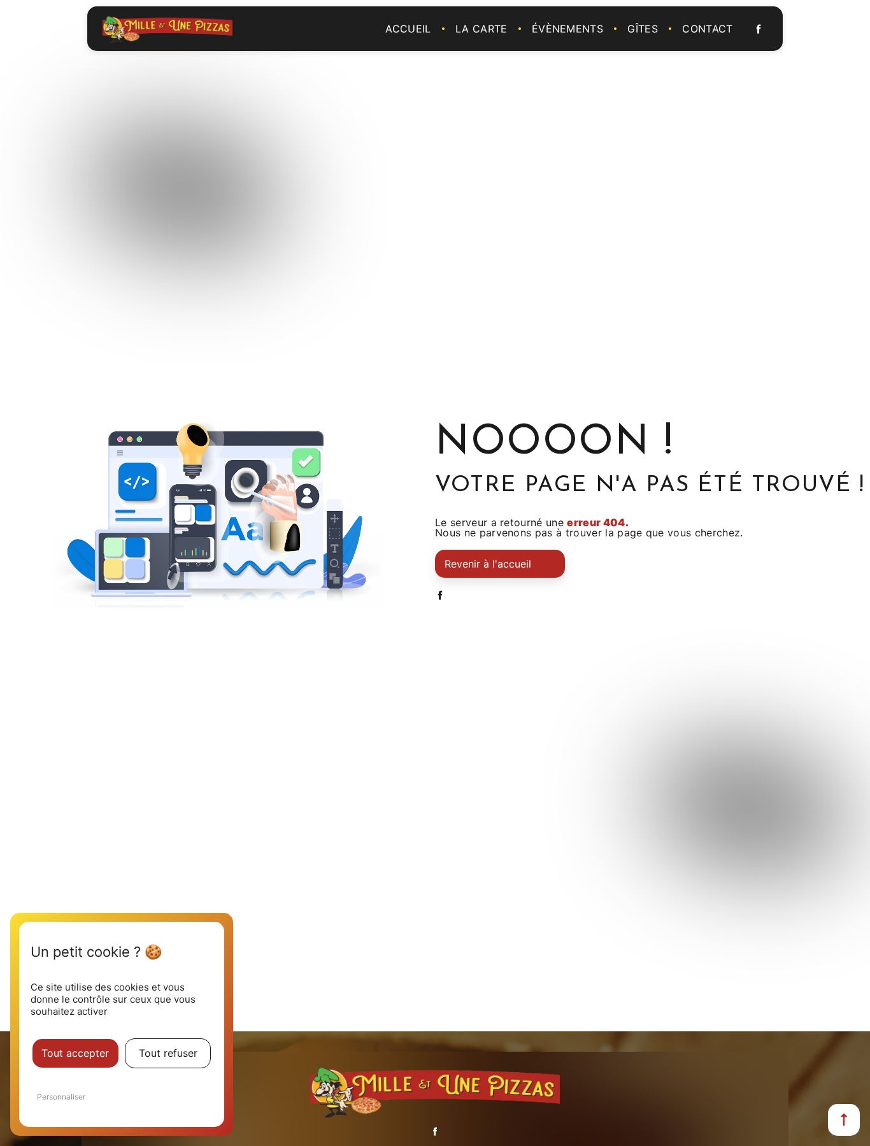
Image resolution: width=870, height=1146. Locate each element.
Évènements (567, 28)
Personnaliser (61, 1096)
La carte (481, 28)
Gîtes (642, 28)
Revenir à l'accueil (488, 563)
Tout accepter (75, 1053)
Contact (707, 28)
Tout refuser (168, 1053)
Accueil (408, 28)
